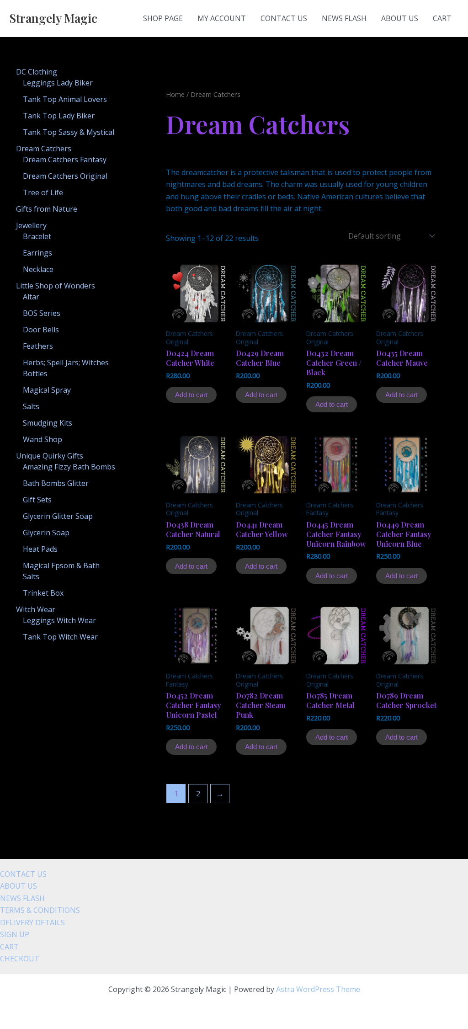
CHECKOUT (19, 959)
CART (442, 18)
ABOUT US (399, 18)
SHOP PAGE (163, 18)
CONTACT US (284, 18)
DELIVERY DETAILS (32, 922)
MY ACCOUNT (221, 18)
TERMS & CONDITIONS (40, 910)
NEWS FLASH (344, 18)
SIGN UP (14, 934)
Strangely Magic (53, 18)
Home (175, 94)
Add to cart (191, 395)
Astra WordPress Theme (318, 989)
